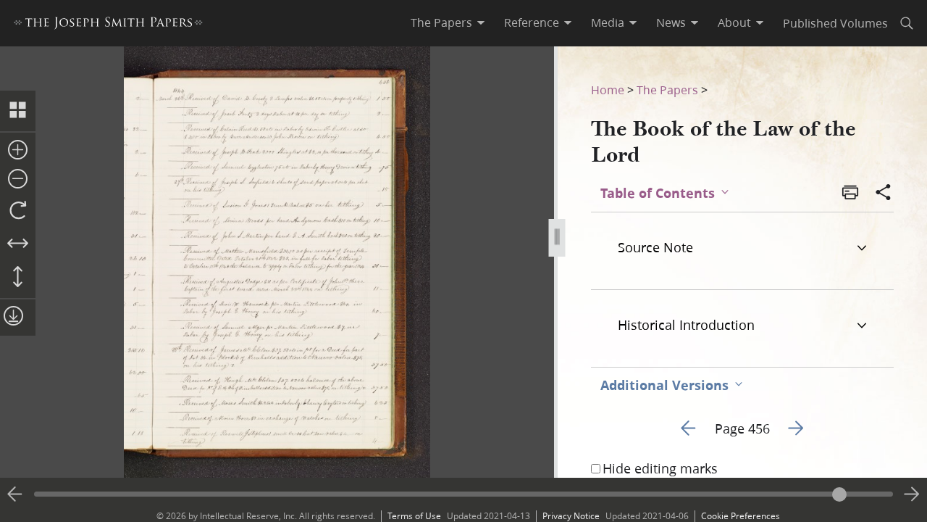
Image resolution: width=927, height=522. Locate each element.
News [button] (671, 22)
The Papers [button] (441, 22)
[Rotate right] (18, 211)
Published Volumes (835, 22)
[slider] (463, 494)
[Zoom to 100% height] (18, 277)
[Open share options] (883, 193)
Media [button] (607, 22)
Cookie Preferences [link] (740, 516)
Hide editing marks (660, 468)
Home (607, 89)
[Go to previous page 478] (15, 494)
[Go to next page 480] (911, 494)
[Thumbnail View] (18, 111)
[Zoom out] (18, 179)
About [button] (734, 22)
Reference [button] (531, 22)
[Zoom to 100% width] (18, 244)
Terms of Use (414, 516)
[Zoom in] (18, 150)
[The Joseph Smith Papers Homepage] (108, 25)
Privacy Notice (571, 516)
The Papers (667, 89)
